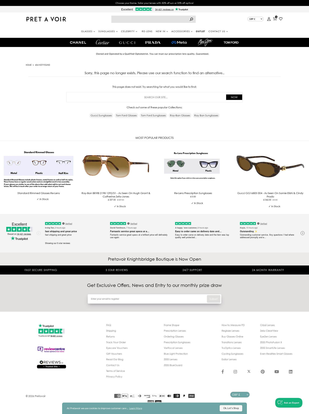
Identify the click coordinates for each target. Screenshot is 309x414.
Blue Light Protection (176, 353)
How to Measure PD (233, 325)
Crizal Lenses (267, 325)
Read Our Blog (114, 359)
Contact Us (112, 365)
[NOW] (191, 19)
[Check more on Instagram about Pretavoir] (235, 372)
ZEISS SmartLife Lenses (272, 347)
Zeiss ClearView (269, 330)
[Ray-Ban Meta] (179, 42)
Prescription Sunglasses (177, 342)
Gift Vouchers (114, 353)
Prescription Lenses (175, 330)
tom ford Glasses (126, 115)
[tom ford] (231, 42)
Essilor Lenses (229, 359)
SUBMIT (213, 299)
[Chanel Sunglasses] (78, 42)
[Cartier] (102, 42)
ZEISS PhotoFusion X (271, 342)
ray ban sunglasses (206, 115)
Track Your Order (116, 342)
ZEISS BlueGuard (173, 365)
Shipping (111, 330)
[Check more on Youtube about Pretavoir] (276, 372)
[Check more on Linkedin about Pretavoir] (290, 372)
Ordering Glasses (174, 336)
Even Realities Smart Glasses (276, 353)
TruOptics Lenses (231, 347)
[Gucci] (127, 42)
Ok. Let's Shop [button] (231, 408)
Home (28, 65)
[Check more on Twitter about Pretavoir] (249, 372)
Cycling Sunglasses (232, 353)
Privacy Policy (114, 376)
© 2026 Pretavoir (36, 396)
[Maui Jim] (205, 42)
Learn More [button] (135, 408)
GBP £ (252, 19)
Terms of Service (115, 370)
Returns (110, 336)
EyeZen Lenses (268, 336)
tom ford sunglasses (153, 115)
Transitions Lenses (232, 342)
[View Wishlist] (280, 19)
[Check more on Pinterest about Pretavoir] (263, 372)
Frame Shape (171, 325)
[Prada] (153, 42)
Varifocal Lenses (173, 347)
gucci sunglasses (101, 115)
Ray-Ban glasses (180, 115)
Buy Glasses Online (232, 336)
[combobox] (153, 19)
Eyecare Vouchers (117, 347)
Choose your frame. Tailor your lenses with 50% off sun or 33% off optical (154, 3)
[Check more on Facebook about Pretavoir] (223, 372)
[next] (306, 176)
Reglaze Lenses (230, 330)
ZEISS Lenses (170, 359)
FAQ (108, 325)
